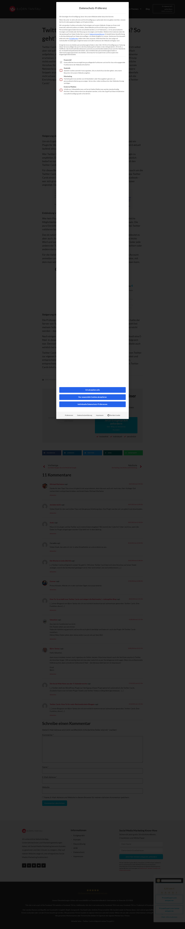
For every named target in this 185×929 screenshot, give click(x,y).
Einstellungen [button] (73, 38)
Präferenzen (69, 415)
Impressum (99, 415)
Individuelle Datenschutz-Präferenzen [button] (92, 404)
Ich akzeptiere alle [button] (92, 390)
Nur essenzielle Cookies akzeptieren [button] (92, 397)
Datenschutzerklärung (96, 34)
